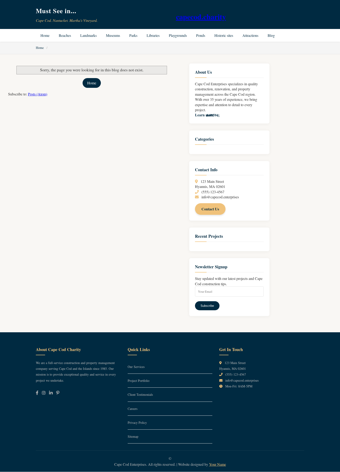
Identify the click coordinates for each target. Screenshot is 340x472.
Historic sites (223, 35)
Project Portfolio (138, 380)
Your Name (217, 464)
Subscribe (207, 305)
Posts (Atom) (37, 94)
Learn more (204, 114)
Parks (133, 35)
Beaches (65, 35)
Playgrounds (178, 35)
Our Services (136, 366)
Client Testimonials (140, 394)
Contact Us (210, 209)
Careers (132, 408)
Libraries (153, 35)
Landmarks (88, 35)
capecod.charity (201, 16)
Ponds (200, 35)
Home (44, 35)
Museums (113, 35)
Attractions (250, 35)
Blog (271, 35)
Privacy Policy (137, 422)
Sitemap (133, 436)
